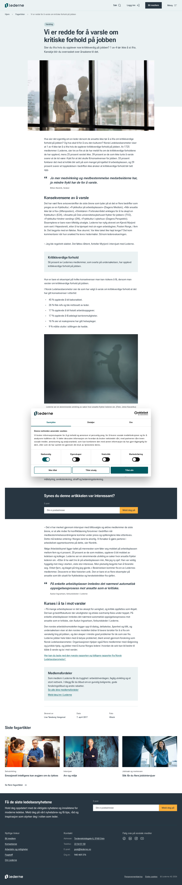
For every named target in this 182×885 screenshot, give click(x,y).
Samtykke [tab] (51, 422)
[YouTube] (142, 838)
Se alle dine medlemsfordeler (63, 689)
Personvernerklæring (133, 876)
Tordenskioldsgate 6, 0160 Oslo (89, 838)
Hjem (7, 14)
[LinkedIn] (130, 838)
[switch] (76, 459)
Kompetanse (11, 844)
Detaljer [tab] (91, 422)
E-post (47, 503)
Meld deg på (129, 510)
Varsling (49, 24)
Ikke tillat (53, 470)
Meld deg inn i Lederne (60, 694)
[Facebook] (124, 838)
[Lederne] (14, 5)
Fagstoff (9, 854)
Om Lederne (11, 860)
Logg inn (131, 5)
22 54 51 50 (79, 844)
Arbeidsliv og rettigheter (16, 849)
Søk (115, 5)
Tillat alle (129, 470)
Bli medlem (153, 5)
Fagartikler (20, 14)
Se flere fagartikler (14, 785)
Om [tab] (131, 422)
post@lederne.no (82, 849)
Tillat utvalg (91, 470)
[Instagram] (136, 838)
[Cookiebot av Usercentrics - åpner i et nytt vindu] (136, 413)
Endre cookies (151, 876)
